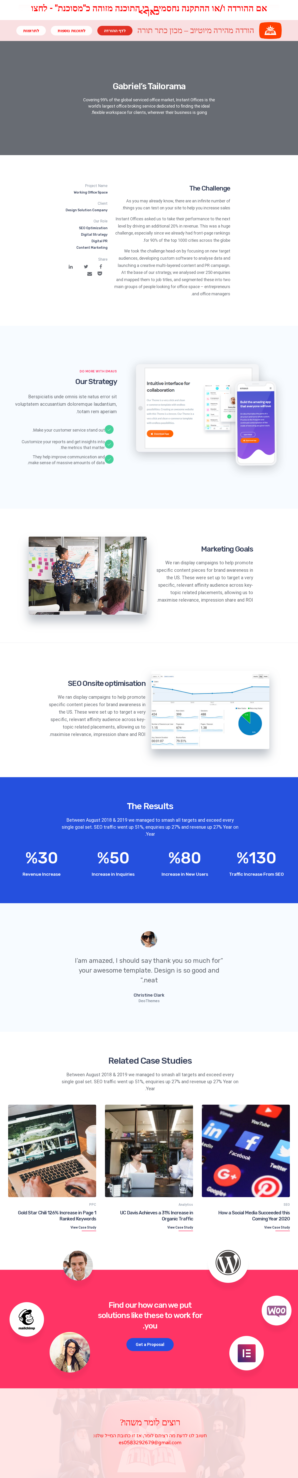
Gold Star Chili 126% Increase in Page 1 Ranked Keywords (57, 1216)
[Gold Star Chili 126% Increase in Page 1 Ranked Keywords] (52, 1150)
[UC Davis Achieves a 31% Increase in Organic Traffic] (149, 1150)
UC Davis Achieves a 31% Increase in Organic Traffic (156, 1216)
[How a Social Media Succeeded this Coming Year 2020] (246, 1150)
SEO (287, 1204)
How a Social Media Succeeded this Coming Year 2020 (254, 1216)
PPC (92, 1204)
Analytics (186, 1204)
